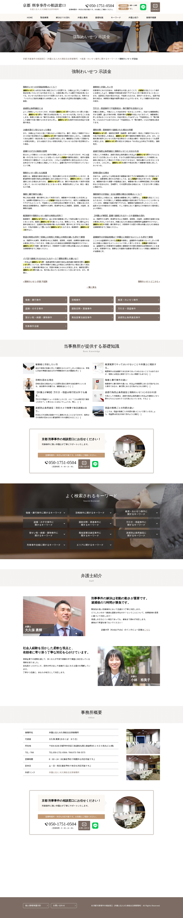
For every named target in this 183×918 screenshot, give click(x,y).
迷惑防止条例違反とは (33, 108)
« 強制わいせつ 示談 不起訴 (35, 281)
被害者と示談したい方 (103, 86)
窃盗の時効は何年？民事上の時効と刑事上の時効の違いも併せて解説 (54, 236)
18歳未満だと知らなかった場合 (37, 129)
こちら (147, 629)
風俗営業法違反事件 (82, 317)
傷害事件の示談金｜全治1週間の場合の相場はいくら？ (117, 194)
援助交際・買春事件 (82, 308)
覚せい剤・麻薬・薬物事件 (38, 317)
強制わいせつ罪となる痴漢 (35, 172)
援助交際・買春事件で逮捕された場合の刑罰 (113, 129)
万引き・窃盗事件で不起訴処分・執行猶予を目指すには (118, 108)
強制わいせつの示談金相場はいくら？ (40, 86)
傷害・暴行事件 (33, 299)
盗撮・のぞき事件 (34, 308)
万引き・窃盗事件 (127, 308)
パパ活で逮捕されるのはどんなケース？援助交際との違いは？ (51, 258)
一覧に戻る (91, 287)
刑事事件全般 (32, 326)
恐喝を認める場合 (101, 172)
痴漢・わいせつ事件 (128, 299)
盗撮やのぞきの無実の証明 (35, 151)
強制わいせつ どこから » (149, 281)
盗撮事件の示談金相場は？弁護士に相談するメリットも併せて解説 (123, 236)
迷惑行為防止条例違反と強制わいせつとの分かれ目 (116, 151)
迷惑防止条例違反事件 (129, 317)
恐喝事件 (76, 299)
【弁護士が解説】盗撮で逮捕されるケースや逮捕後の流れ (119, 215)
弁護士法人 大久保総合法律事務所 (64, 772)
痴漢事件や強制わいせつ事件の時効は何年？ (43, 215)
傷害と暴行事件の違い (33, 194)
